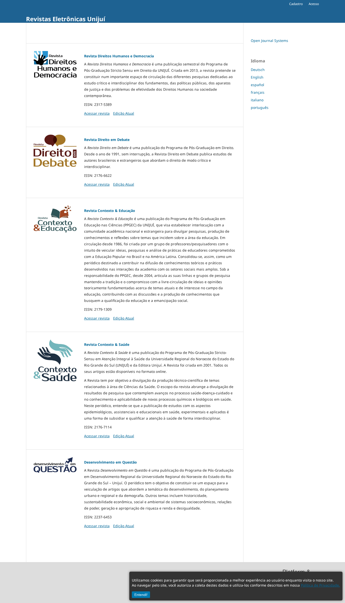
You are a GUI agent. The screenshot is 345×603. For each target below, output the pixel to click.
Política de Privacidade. (320, 585)
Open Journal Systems (269, 40)
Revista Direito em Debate (107, 139)
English (257, 77)
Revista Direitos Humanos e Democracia (119, 56)
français (257, 92)
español (257, 84)
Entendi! (140, 595)
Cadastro (296, 4)
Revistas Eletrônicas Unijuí (65, 19)
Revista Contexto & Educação (109, 210)
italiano (257, 100)
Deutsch (258, 69)
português (259, 107)
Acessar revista (97, 113)
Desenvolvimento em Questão (110, 462)
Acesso (314, 4)
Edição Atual (123, 113)
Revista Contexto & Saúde (106, 344)
